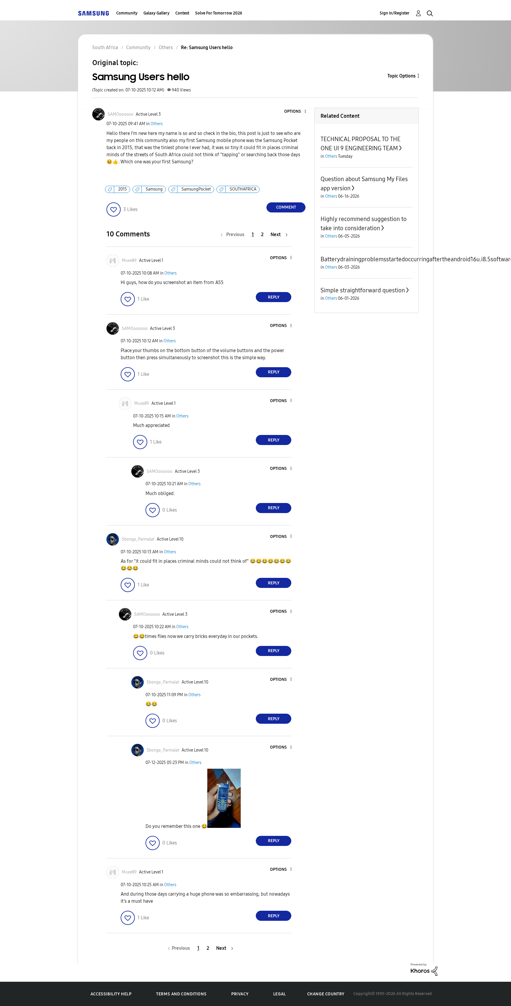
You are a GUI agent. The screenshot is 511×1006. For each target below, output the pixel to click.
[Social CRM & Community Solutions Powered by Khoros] (424, 969)
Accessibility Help (111, 994)
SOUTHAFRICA (243, 189)
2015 (122, 189)
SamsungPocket (196, 189)
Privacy (239, 994)
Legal (279, 994)
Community (127, 13)
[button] (295, 112)
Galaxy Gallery (156, 13)
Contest (182, 13)
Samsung (154, 189)
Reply (273, 297)
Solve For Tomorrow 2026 (218, 13)
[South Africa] (93, 13)
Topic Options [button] (401, 76)
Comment (286, 207)
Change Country (326, 994)
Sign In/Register (395, 13)
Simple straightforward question (363, 290)
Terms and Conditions (181, 994)
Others (157, 123)
